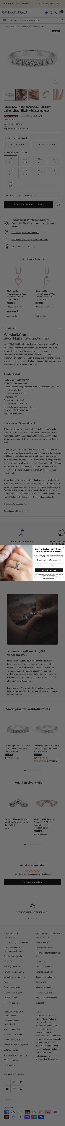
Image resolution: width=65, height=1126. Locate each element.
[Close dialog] (63, 546)
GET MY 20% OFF (48, 570)
